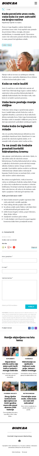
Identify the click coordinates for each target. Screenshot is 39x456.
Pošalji (31, 307)
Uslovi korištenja (16, 452)
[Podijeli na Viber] (36, 328)
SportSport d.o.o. (16, 445)
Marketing (28, 436)
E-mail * (5, 267)
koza (9, 45)
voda (4, 45)
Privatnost (24, 452)
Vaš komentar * (7, 278)
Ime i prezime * (7, 257)
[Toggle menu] (36, 3)
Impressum (18, 436)
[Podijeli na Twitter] (32, 328)
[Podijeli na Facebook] (29, 328)
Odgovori (34, 247)
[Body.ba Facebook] (19, 441)
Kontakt (11, 436)
